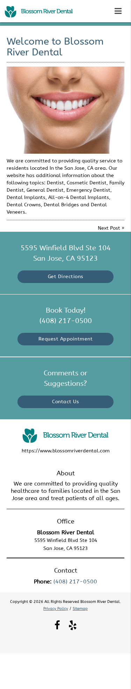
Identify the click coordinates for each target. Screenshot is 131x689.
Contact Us (65, 402)
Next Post (109, 228)
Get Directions (65, 277)
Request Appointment (65, 339)
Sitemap (80, 608)
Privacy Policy (55, 608)
